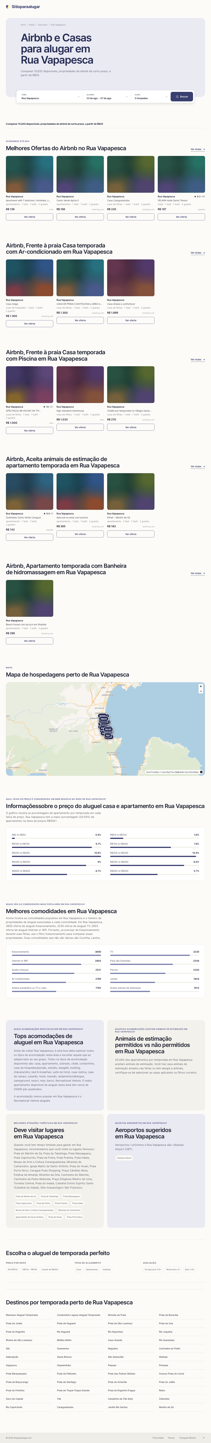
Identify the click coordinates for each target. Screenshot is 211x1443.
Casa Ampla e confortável (121, 303)
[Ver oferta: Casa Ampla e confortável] (130, 277)
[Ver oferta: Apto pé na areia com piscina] (80, 491)
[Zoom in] (200, 686)
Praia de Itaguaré (66, 1323)
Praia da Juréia (14, 1323)
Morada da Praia (117, 1315)
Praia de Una (166, 1323)
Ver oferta (29, 216)
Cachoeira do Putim (169, 1348)
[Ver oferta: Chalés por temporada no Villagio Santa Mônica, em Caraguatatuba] (130, 384)
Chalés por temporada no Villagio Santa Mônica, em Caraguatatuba (143, 410)
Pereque (163, 1365)
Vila (59, 1398)
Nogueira (113, 1348)
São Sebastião (116, 1356)
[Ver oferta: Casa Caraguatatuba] (130, 174)
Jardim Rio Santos (118, 1407)
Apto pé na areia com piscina (72, 517)
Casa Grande (115, 1340)
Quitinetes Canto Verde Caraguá (23, 517)
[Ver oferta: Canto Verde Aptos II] (80, 174)
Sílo (8, 1348)
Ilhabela (163, 1356)
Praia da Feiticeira (66, 1373)
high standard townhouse (70, 410)
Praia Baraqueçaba (16, 1373)
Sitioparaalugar (26, 7)
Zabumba (164, 1398)
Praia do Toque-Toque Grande (73, 1390)
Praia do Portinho (15, 1390)
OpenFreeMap (152, 772)
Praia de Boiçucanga (17, 1382)
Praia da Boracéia (168, 1315)
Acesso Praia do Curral (171, 1373)
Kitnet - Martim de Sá (118, 517)
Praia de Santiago (66, 1382)
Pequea (112, 1365)
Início (23, 24)
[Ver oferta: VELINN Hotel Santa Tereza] (181, 174)
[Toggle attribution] (201, 772)
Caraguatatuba (65, 1407)
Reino (162, 1390)
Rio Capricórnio (14, 1407)
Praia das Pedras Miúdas (121, 1373)
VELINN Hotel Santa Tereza (172, 200)
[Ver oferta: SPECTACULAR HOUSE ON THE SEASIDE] (29, 384)
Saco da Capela (14, 1398)
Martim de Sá (166, 1407)
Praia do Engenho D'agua (121, 1390)
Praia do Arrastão (117, 1382)
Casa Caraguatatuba (118, 200)
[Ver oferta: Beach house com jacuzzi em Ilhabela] (29, 598)
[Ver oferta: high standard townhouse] (80, 384)
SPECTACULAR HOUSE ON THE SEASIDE (28, 410)
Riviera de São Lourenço (19, 1340)
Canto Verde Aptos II (68, 200)
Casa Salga (12, 303)
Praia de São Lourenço (120, 1323)
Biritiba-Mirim (64, 1340)
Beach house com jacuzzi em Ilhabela (26, 624)
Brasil (31, 24)
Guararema (63, 1348)
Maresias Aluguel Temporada (22, 1315)
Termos (171, 1438)
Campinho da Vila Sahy (120, 1398)
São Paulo (42, 24)
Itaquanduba (64, 1365)
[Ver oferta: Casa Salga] (29, 277)
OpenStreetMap (191, 772)
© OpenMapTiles (167, 772)
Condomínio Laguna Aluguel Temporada (78, 1315)
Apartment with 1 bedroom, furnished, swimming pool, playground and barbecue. (49, 200)
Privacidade (158, 1438)
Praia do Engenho (15, 1331)
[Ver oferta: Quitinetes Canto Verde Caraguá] (29, 491)
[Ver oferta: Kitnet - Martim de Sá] (130, 491)
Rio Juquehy (165, 1331)
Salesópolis (12, 1356)
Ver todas (198, 149)
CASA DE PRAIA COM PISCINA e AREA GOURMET (83, 303)
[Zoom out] (200, 691)
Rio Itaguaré (63, 1331)
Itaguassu (11, 1365)
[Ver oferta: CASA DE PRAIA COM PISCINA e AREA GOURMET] (80, 277)
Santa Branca (64, 1356)
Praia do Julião (167, 1382)
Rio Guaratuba (166, 1340)
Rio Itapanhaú (115, 1331)
